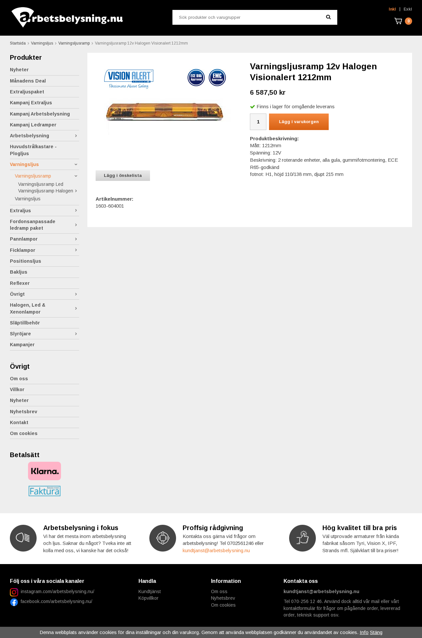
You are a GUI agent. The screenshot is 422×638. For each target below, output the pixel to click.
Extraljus (20, 210)
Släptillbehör (25, 322)
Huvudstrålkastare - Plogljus (33, 150)
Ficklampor (22, 250)
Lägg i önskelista (123, 175)
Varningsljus (24, 164)
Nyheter (19, 69)
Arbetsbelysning (29, 135)
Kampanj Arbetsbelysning (40, 114)
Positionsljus (25, 261)
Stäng (376, 632)
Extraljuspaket (27, 91)
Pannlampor (24, 239)
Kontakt (19, 422)
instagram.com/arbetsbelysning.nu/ (57, 591)
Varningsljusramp (33, 176)
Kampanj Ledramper (33, 124)
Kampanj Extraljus (31, 102)
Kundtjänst (149, 591)
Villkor (17, 389)
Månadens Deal (28, 81)
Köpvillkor (148, 598)
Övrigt (17, 294)
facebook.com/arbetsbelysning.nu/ (55, 601)
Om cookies (24, 433)
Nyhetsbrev (23, 411)
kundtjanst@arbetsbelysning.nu (216, 550)
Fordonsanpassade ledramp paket (32, 225)
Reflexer (20, 283)
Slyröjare (20, 333)
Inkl (392, 9)
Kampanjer (22, 344)
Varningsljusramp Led (40, 184)
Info (364, 632)
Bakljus (18, 272)
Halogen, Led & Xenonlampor (27, 308)
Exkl (408, 9)
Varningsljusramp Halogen (45, 190)
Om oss (19, 378)
